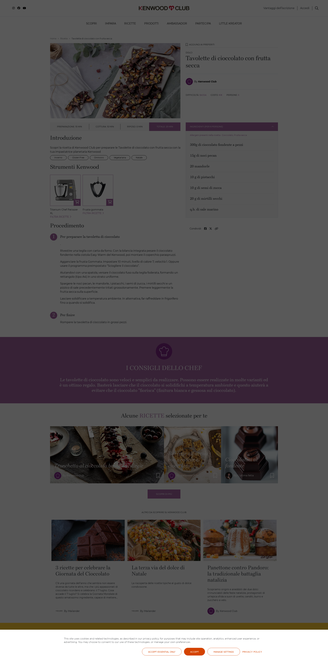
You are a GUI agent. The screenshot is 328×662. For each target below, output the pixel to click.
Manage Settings (224, 652)
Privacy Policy (252, 652)
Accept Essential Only (161, 652)
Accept (194, 652)
